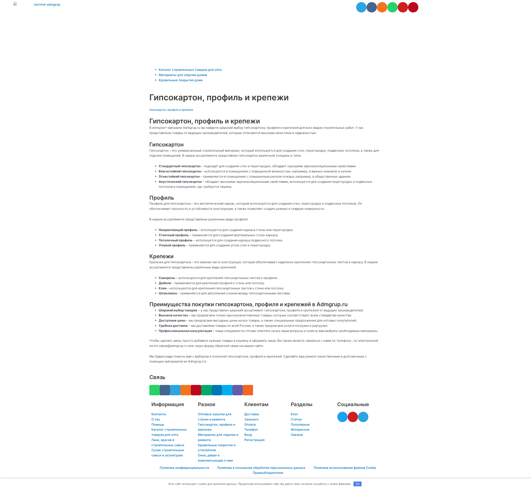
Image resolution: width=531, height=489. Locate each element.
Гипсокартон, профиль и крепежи (171, 109)
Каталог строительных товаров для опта (190, 70)
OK (357, 483)
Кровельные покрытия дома (181, 80)
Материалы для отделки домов (183, 75)
